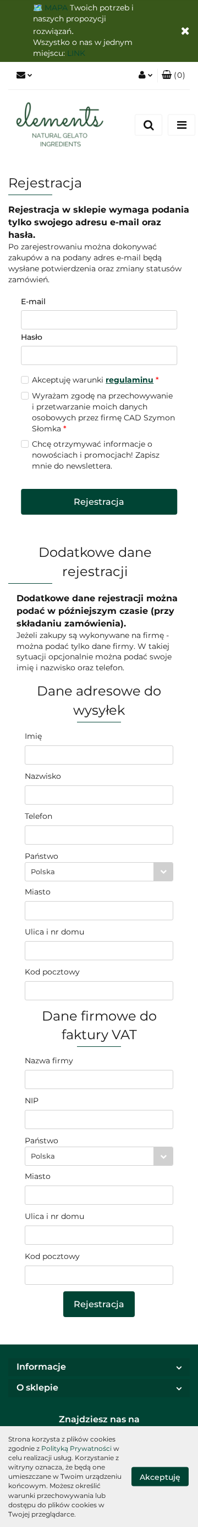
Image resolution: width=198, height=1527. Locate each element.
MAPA (56, 8)
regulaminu (129, 380)
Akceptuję (160, 1477)
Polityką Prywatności (76, 1448)
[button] (173, 75)
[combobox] (99, 871)
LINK (76, 53)
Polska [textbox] (43, 871)
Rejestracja (99, 502)
